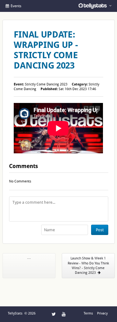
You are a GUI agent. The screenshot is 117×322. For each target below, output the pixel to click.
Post (100, 229)
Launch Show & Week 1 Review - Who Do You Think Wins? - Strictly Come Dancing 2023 (88, 265)
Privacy (102, 313)
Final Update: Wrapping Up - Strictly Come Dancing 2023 (46, 50)
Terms (88, 313)
